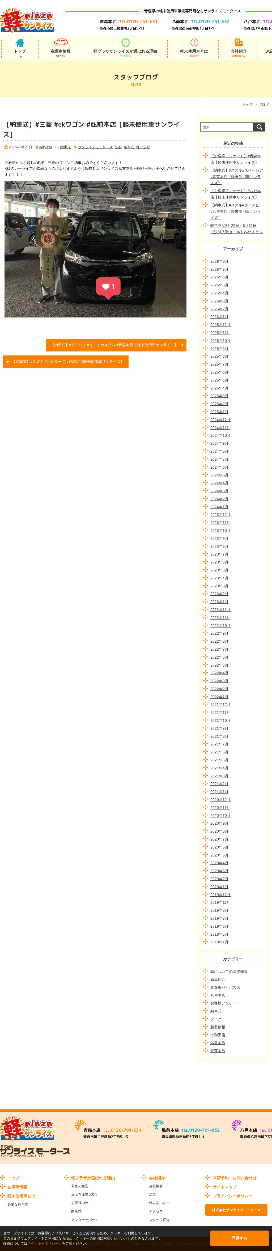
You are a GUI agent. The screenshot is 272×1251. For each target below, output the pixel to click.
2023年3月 (219, 586)
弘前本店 (217, 1043)
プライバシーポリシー (233, 1196)
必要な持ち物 (17, 1204)
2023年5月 (219, 570)
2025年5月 (219, 380)
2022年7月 (219, 649)
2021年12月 (220, 704)
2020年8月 (219, 831)
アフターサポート (85, 1220)
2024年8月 (219, 451)
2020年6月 (219, 847)
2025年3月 (219, 396)
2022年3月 (219, 681)
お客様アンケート (225, 1003)
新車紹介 (217, 979)
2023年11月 (220, 522)
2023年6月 (219, 562)
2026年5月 (219, 285)
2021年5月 (219, 760)
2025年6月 (219, 372)
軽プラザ (143, 147)
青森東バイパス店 (225, 987)
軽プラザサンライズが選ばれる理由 (125, 53)
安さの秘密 (79, 1186)
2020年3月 (219, 871)
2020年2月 (219, 879)
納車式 (65, 147)
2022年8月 (219, 641)
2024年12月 (220, 420)
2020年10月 (220, 815)
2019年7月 (219, 918)
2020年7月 (219, 839)
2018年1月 (219, 942)
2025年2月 (219, 404)
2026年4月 (219, 293)
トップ (20, 53)
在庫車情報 (61, 53)
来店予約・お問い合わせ (235, 1178)
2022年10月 (220, 626)
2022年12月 (220, 610)
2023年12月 (220, 514)
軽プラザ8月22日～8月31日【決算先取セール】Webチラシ (236, 228)
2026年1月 (219, 317)
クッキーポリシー (44, 1243)
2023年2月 (219, 594)
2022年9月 (219, 633)
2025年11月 (220, 332)
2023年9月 (219, 538)
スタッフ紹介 (159, 1220)
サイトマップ (225, 1187)
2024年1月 (219, 507)
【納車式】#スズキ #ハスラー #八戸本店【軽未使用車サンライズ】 (68, 361)
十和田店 (217, 1035)
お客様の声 (79, 1203)
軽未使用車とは (194, 53)
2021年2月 (219, 784)
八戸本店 (217, 995)
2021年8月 (219, 736)
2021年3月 (219, 776)
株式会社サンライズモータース (236, 1210)
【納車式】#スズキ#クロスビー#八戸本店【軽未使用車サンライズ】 (236, 211)
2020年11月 (220, 807)
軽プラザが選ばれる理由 (93, 1178)
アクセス (156, 1211)
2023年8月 (219, 546)
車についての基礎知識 (229, 971)
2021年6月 (219, 752)
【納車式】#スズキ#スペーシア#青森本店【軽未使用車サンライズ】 (236, 176)
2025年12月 (220, 325)
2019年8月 (219, 910)
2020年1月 (219, 887)
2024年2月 (219, 499)
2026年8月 (219, 261)
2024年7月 (219, 459)
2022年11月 (220, 618)
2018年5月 (219, 934)
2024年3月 (219, 491)
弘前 (118, 147)
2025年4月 (219, 388)
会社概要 (156, 1186)
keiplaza (45, 147)
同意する (240, 1238)
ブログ (216, 1019)
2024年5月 (219, 475)
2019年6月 (219, 926)
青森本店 (217, 1051)
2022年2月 (219, 689)
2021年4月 (219, 768)
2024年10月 (220, 435)
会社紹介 (239, 53)
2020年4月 (219, 863)
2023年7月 (219, 554)
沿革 (152, 1195)
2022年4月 (219, 673)
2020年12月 (220, 800)
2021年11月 (220, 712)
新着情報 (217, 1027)
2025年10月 (220, 340)
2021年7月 (219, 744)
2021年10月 (220, 720)
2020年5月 (219, 855)
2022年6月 (219, 657)
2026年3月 (219, 301)
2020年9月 (219, 823)
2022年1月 (219, 697)
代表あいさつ (159, 1203)
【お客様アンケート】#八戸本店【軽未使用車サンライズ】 (235, 194)
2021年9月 (219, 728)
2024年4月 (219, 483)
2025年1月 (219, 412)
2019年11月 (220, 902)
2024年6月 (219, 467)
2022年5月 (219, 665)
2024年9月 (219, 443)
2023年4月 (219, 578)
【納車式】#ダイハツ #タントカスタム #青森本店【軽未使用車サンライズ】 (114, 345)
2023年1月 (219, 602)
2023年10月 (220, 530)
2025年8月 (219, 356)
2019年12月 (220, 895)
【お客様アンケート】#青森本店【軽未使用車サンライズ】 (235, 159)
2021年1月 (219, 792)
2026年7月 (219, 269)
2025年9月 (219, 348)
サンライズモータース (95, 147)
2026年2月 (219, 309)
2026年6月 (219, 277)
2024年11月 (220, 428)
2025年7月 (219, 364)
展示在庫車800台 (84, 1195)
